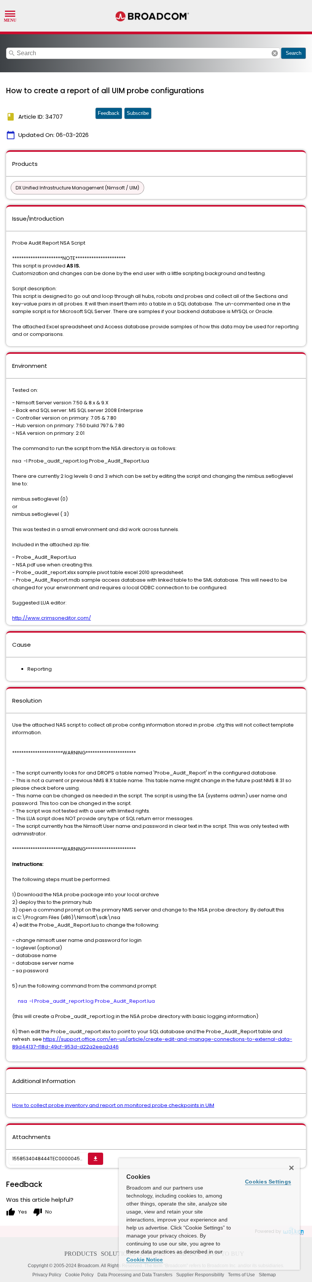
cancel (275, 53)
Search (293, 53)
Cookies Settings (268, 1182)
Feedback (108, 113)
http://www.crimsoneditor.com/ (51, 618)
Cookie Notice (144, 1260)
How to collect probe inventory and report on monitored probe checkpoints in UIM (113, 1105)
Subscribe (138, 113)
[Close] (291, 1168)
